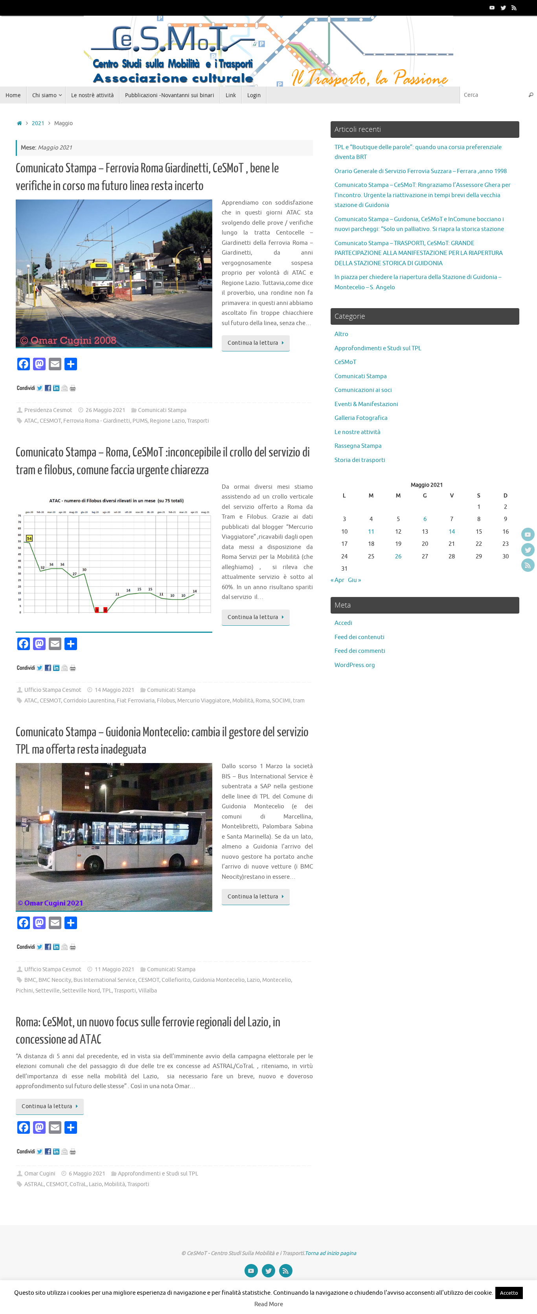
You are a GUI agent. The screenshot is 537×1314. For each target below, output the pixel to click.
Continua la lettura (253, 343)
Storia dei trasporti (360, 460)
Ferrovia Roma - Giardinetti (96, 421)
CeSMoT (345, 362)
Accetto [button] (509, 1293)
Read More (268, 1304)
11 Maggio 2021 (114, 969)
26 (398, 556)
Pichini (24, 990)
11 (371, 532)
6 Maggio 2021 (87, 1173)
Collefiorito (176, 980)
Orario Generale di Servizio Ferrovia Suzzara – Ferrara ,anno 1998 (421, 171)
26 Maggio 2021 (105, 410)
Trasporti (198, 421)
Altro (341, 334)
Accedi (343, 623)
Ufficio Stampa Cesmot (52, 690)
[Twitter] (503, 7)
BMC (30, 980)
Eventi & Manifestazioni (366, 404)
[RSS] (514, 7)
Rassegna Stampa (358, 446)
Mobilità (242, 700)
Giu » (354, 580)
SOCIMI (281, 700)
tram (299, 700)
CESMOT (50, 421)
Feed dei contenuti (359, 637)
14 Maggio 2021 (114, 690)
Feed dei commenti (360, 651)
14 (452, 532)
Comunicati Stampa (162, 410)
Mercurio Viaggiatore (203, 700)
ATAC (30, 421)
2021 (38, 123)
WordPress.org (355, 665)
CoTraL (78, 1184)
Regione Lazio (167, 421)
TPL (107, 990)
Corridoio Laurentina (88, 700)
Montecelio (276, 980)
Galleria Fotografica (361, 418)
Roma (263, 700)
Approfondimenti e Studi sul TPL (158, 1173)
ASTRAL (34, 1184)
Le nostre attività (358, 432)
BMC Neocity (55, 980)
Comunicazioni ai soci (363, 390)
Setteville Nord (81, 990)
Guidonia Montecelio (219, 980)
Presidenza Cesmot (48, 410)
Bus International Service (105, 980)
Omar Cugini (39, 1173)
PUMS (139, 421)
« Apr (337, 580)
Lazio (253, 980)
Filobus (166, 700)
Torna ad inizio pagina (330, 1253)
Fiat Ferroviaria (135, 700)
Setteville (47, 990)
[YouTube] (492, 7)
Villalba (147, 990)
